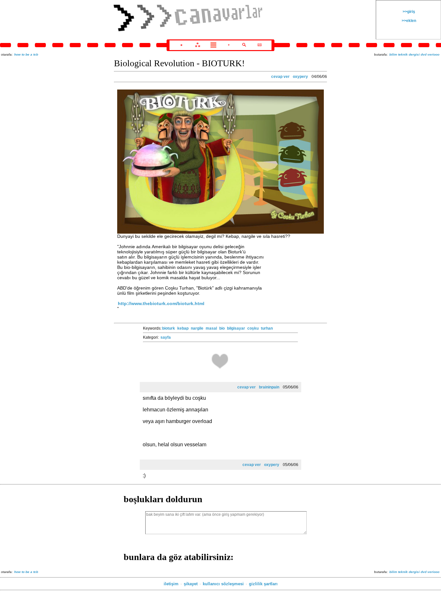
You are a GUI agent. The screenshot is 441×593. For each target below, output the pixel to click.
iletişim (171, 583)
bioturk (168, 328)
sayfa (165, 337)
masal (211, 328)
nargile (197, 328)
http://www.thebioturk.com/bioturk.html (161, 303)
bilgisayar (236, 328)
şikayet (191, 583)
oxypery (300, 76)
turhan (267, 328)
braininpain (269, 387)
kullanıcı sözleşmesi (223, 583)
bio (222, 328)
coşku (253, 328)
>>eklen (408, 20)
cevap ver (280, 76)
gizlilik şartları (263, 583)
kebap (183, 328)
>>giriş (408, 11)
